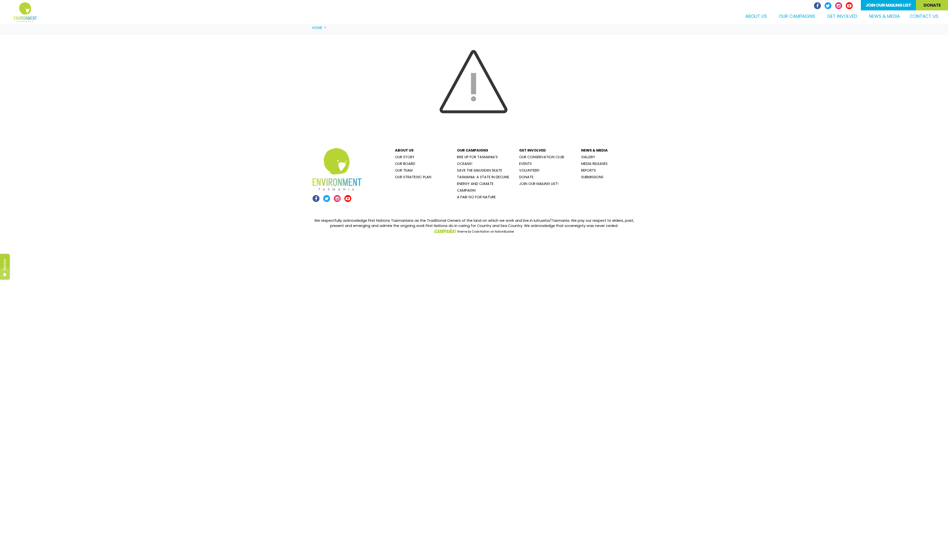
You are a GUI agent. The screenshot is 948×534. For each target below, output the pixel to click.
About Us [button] (756, 16)
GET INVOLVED (532, 150)
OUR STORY (405, 157)
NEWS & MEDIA (594, 150)
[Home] (25, 12)
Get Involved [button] (842, 16)
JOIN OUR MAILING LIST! (538, 183)
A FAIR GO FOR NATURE (476, 197)
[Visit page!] (818, 6)
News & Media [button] (884, 16)
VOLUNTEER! (529, 170)
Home (317, 27)
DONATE (526, 177)
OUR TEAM (404, 170)
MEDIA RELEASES (594, 163)
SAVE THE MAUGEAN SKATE (479, 170)
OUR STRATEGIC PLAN (413, 177)
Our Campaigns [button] (797, 16)
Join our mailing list (888, 5)
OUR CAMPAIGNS (472, 150)
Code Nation (481, 232)
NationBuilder (504, 232)
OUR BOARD (405, 163)
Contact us (924, 16)
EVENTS (525, 163)
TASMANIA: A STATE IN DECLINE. (483, 177)
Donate (932, 5)
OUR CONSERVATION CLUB (541, 157)
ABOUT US (404, 150)
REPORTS (588, 170)
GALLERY (588, 157)
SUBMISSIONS (592, 177)
